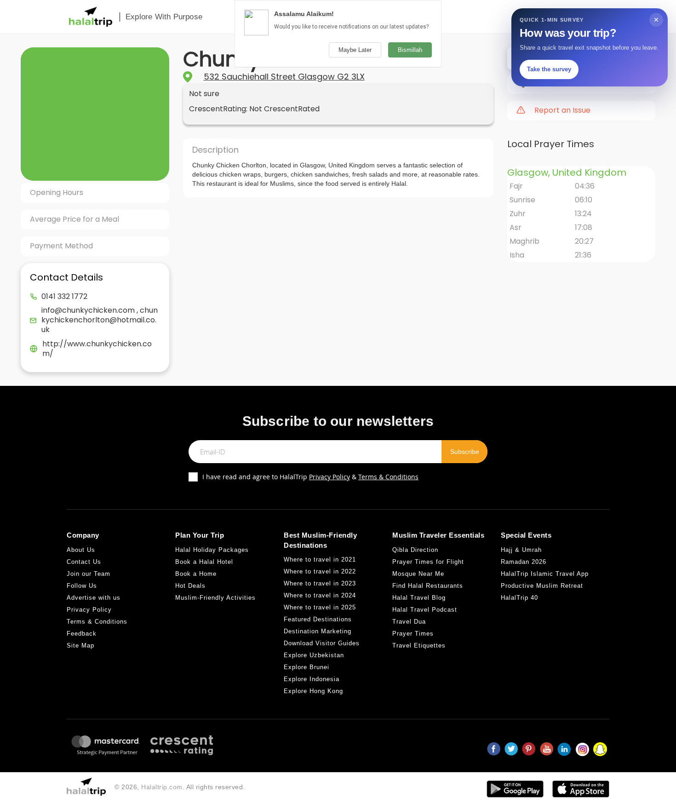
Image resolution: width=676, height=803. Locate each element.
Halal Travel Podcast (424, 609)
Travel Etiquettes (419, 645)
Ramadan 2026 (523, 561)
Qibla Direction (415, 549)
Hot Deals (190, 585)
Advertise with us (93, 597)
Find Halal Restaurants (427, 585)
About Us (81, 549)
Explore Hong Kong (313, 691)
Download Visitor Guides (322, 643)
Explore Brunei (306, 667)
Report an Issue (562, 110)
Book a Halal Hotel (204, 561)
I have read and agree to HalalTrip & (310, 476)
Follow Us (82, 585)
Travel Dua (409, 621)
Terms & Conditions (388, 476)
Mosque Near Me (418, 573)
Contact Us (84, 561)
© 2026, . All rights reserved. (180, 787)
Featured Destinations (318, 619)
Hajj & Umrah (521, 549)
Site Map (80, 645)
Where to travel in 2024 (320, 595)
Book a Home (196, 573)
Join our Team (88, 573)
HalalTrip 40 (519, 597)
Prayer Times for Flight (428, 561)
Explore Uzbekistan (314, 655)
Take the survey (549, 69)
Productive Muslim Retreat (542, 585)
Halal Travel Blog (419, 597)
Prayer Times (413, 633)
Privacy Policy (329, 476)
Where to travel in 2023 (320, 583)
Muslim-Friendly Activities (215, 597)
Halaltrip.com (162, 787)
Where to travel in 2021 (320, 559)
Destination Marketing (317, 631)
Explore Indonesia (311, 679)
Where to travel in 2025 (320, 607)
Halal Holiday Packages (212, 549)
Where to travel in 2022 (320, 571)
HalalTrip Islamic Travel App (545, 573)
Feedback (82, 633)
